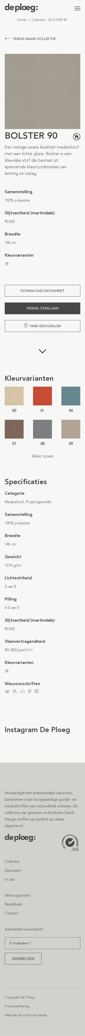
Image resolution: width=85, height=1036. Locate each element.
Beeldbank (13, 904)
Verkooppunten (17, 895)
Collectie (37, 20)
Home (21, 20)
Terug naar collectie (34, 39)
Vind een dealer (45, 326)
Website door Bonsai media (26, 1015)
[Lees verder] (42, 352)
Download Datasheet (42, 291)
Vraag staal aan (42, 308)
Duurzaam (13, 870)
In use (9, 879)
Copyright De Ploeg (19, 997)
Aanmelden (23, 959)
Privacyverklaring (17, 1006)
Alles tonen (43, 456)
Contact (11, 913)
